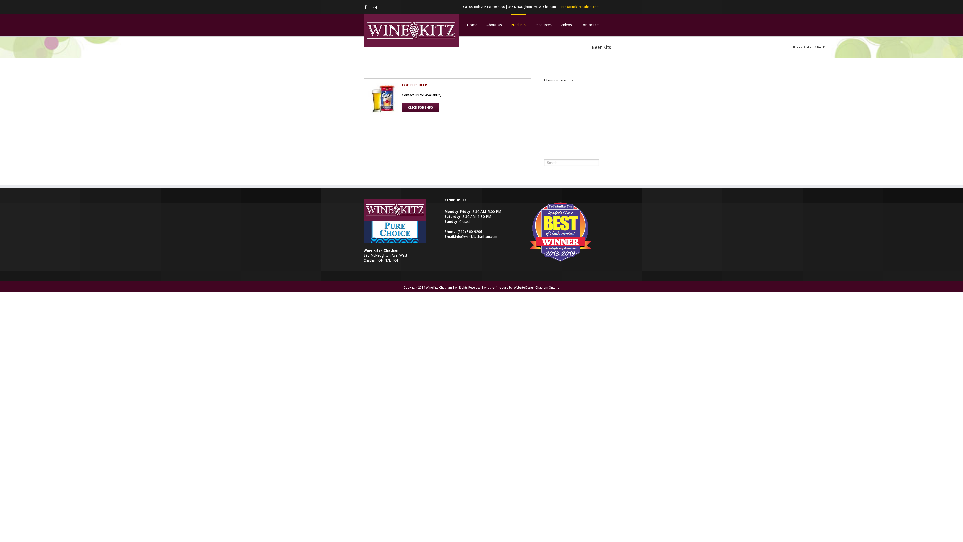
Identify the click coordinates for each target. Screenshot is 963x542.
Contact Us (590, 25)
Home (472, 25)
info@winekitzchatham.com (580, 7)
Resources (543, 25)
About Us (494, 25)
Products (518, 25)
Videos (566, 25)
